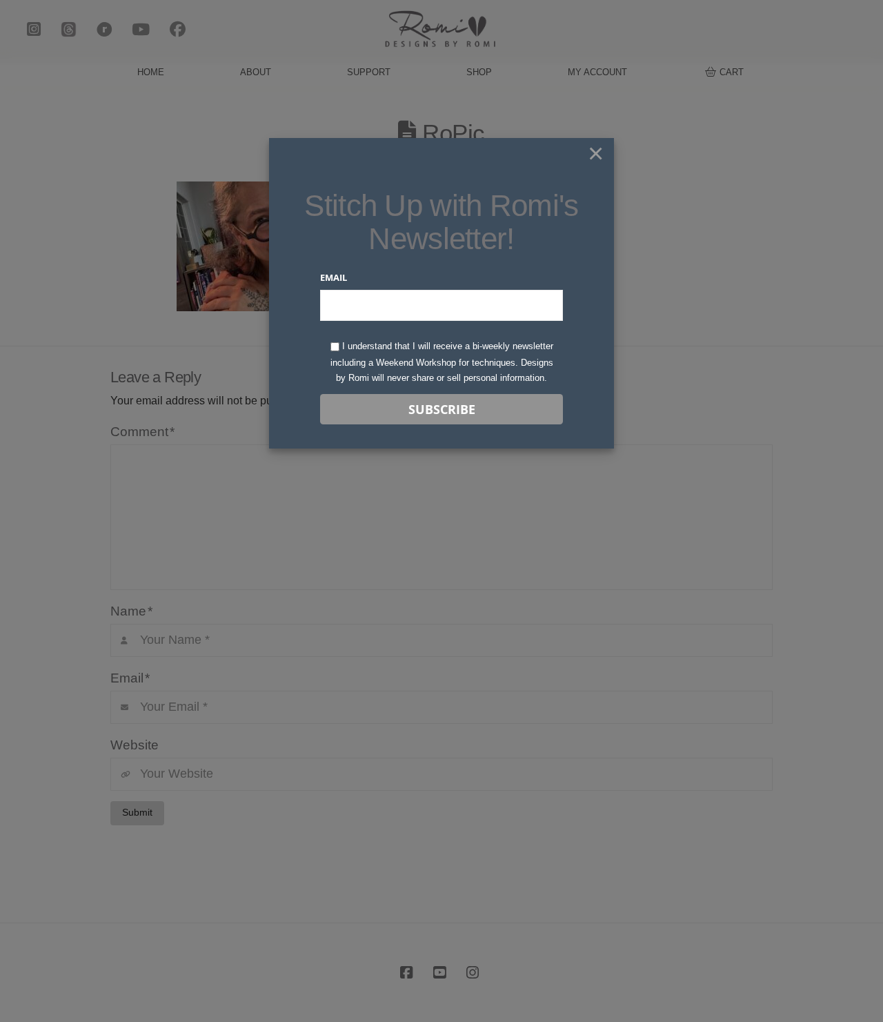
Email (333, 277)
